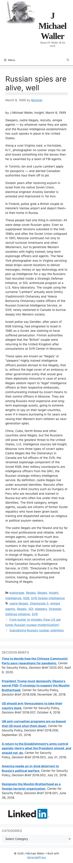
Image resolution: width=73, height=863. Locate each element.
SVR (35, 614)
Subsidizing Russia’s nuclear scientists (36, 630)
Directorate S (39, 603)
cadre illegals (18, 603)
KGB (26, 598)
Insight (53, 592)
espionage (16, 592)
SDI (30, 609)
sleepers (41, 609)
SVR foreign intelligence (48, 598)
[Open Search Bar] (68, 60)
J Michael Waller (52, 26)
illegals (31, 592)
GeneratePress (36, 857)
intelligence (13, 598)
